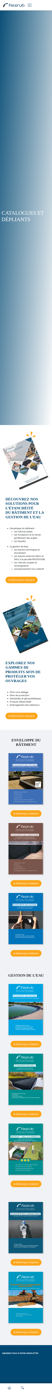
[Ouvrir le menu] (30, 5)
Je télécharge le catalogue (22, 579)
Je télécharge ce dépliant (26, 813)
